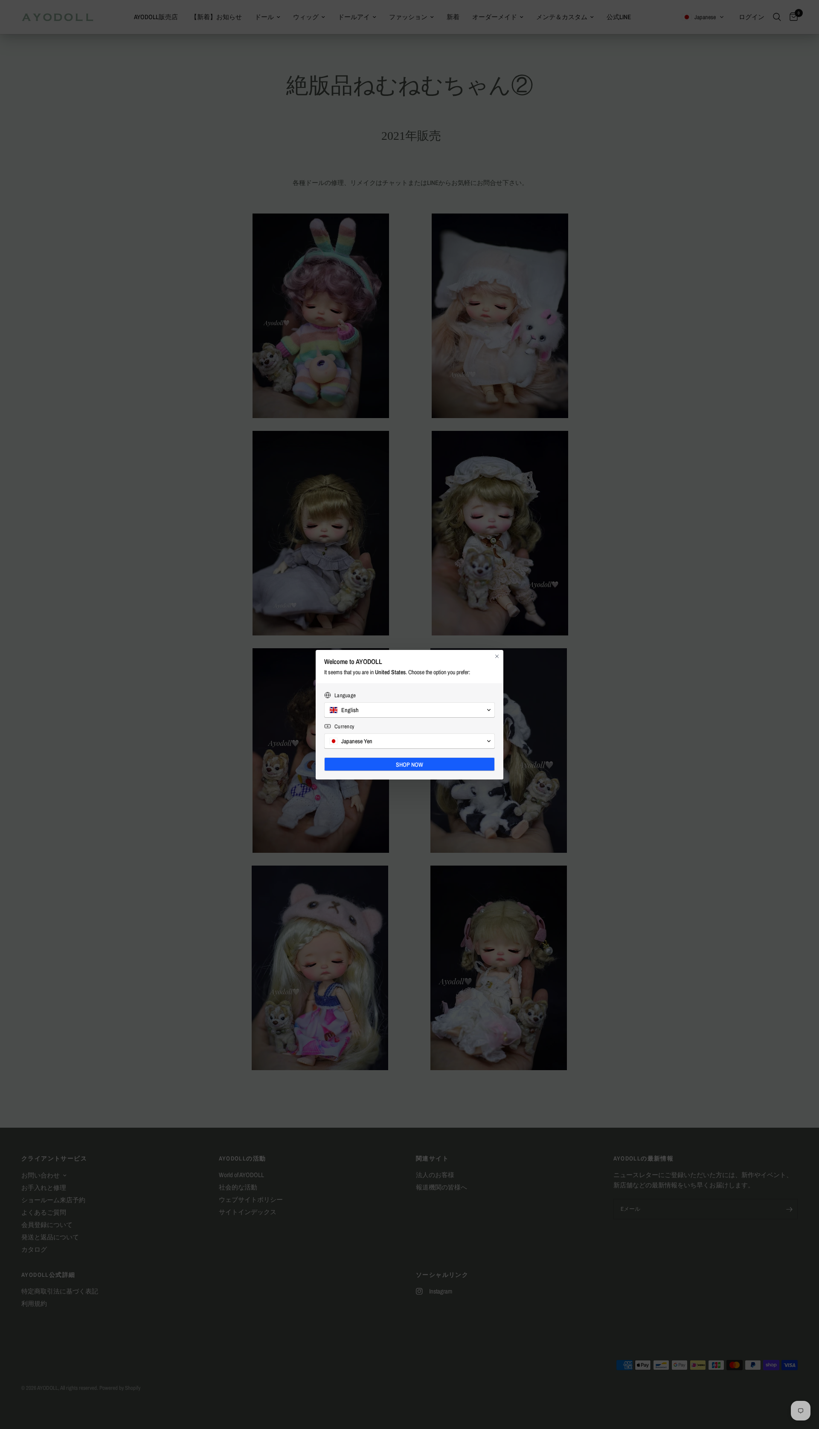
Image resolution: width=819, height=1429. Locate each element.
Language (345, 695)
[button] (409, 710)
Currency (344, 726)
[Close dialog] (497, 656)
